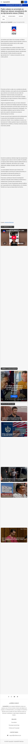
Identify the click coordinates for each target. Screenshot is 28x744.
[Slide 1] (5, 399)
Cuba (3, 19)
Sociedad (21, 16)
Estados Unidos (11, 16)
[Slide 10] (22, 399)
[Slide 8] (18, 399)
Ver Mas (14, 396)
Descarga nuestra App (14, 725)
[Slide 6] (15, 399)
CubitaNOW (6, 2)
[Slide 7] (16, 399)
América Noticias (9, 222)
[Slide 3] (9, 399)
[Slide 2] (7, 399)
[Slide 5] (13, 399)
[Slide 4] (11, 399)
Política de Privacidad (14, 728)
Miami (3, 16)
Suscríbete (14, 722)
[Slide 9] (20, 399)
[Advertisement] (14, 73)
